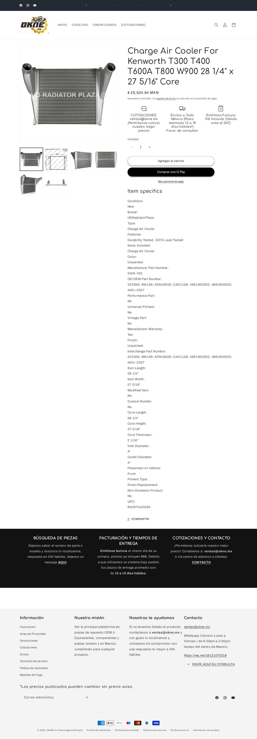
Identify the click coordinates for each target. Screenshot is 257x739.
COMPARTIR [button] (140, 518)
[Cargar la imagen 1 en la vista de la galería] (31, 159)
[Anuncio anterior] (86, 5)
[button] (216, 25)
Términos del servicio (34, 661)
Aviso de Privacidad (33, 633)
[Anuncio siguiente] (171, 5)
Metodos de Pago (31, 674)
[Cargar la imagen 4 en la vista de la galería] (106, 159)
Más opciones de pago (171, 181)
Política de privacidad (127, 730)
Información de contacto (206, 730)
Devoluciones (29, 640)
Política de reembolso (34, 668)
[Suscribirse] (86, 697)
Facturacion (28, 626)
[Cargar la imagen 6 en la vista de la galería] (56, 184)
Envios (24, 654)
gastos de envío (166, 98)
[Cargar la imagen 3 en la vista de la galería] (81, 159)
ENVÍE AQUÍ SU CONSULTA (213, 664)
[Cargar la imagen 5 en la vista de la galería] (31, 184)
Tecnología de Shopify (70, 730)
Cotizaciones (28, 647)
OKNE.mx (52, 730)
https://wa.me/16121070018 (205, 655)
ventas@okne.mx (197, 627)
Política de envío (180, 730)
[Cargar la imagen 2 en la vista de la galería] (56, 159)
